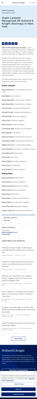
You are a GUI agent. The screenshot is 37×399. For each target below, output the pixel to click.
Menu (33, 2)
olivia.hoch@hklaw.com (9, 232)
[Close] (35, 373)
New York (7, 220)
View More (18, 339)
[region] (18, 384)
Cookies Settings (18, 384)
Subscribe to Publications (18, 370)
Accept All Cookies (18, 394)
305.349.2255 (6, 234)
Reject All (18, 389)
